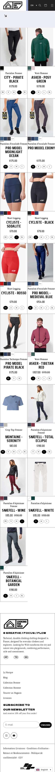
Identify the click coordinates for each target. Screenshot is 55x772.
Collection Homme (12, 687)
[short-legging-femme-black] (5, 213)
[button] (52, 5)
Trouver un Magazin (12, 692)
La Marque (8, 672)
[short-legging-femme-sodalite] (2, 213)
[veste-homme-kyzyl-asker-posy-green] (29, 68)
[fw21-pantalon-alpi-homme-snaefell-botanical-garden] (33, 498)
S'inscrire (45, 725)
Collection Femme (11, 682)
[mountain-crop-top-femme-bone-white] (5, 425)
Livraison (7, 697)
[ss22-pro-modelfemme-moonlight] (2, 138)
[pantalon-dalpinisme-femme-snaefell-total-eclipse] (29, 425)
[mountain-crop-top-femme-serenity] (2, 425)
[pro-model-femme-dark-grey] (9, 138)
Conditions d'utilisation (38, 748)
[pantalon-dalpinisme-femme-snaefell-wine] (33, 425)
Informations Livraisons (14, 748)
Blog (5, 677)
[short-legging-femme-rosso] (9, 213)
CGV (21, 757)
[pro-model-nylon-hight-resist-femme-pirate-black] (2, 354)
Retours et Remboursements (16, 752)
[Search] (40, 5)
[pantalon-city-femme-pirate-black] (2, 68)
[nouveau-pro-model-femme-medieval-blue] (5, 138)
